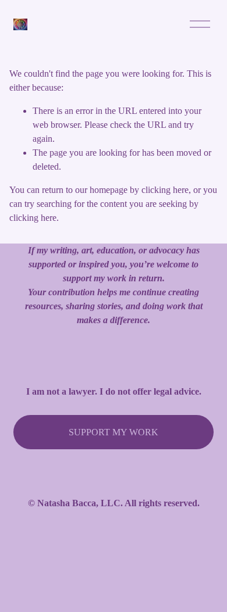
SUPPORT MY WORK (113, 432)
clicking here (165, 190)
